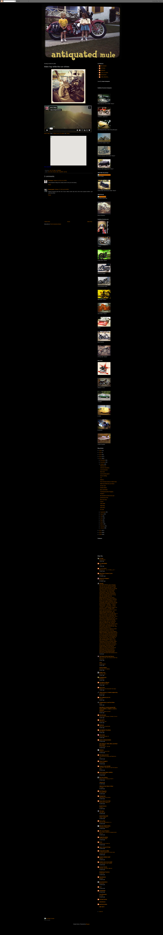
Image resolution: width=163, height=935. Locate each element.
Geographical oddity (104, 851)
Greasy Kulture (103, 667)
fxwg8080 (61, 171)
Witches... (102, 479)
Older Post (89, 221)
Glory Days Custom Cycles (106, 573)
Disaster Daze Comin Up (104, 843)
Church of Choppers (104, 578)
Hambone (103, 70)
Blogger (87, 924)
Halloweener (103, 465)
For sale (102, 509)
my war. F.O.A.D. (103, 867)
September (103, 512)
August (102, 514)
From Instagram (102, 773)
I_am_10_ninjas (104, 72)
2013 (100, 456)
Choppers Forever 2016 (104, 751)
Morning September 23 (104, 736)
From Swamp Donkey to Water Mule (108, 481)
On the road (103, 485)
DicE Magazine (103, 791)
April (101, 522)
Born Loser (102, 687)
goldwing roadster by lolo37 (105, 711)
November (102, 462)
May (101, 520)
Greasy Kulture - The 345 (104, 746)
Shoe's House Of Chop (104, 847)
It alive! (101, 501)
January (102, 528)
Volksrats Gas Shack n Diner (106, 786)
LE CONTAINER (103, 563)
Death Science (102, 806)
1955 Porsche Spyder (103, 683)
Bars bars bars (103, 499)
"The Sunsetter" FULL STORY (105, 863)
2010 (100, 532)
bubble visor (102, 672)
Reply (49, 184)
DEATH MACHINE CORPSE (106, 772)
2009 (100, 534)
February (102, 526)
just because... (102, 693)
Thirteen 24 (102, 782)
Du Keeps (50, 180)
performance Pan (104, 497)
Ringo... (101, 703)
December (102, 460)
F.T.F (100, 887)
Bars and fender (104, 489)
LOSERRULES (102, 677)
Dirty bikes (102, 507)
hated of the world (103, 816)
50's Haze (101, 811)
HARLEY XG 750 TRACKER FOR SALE (107, 688)
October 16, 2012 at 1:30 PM (60, 180)
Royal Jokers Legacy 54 (104, 802)
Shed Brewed (102, 715)
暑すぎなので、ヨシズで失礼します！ (107, 569)
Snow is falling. (103, 475)
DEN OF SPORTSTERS (104, 826)
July (101, 516)
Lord (100, 662)
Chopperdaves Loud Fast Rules (107, 702)
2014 (100, 454)
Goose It (101, 698)
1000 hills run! (102, 812)
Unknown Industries (104, 467)
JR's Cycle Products (104, 831)
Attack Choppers (103, 761)
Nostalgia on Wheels (104, 682)
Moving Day (101, 883)
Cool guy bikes (102, 559)
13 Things (101, 787)
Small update (102, 762)
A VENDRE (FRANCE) (104, 827)
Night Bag (102, 505)
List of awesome (104, 469)
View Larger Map (47, 166)
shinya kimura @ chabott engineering (108, 692)
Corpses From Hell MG (104, 766)
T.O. (101, 477)
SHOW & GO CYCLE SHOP (105, 862)
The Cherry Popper (103, 838)
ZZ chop (101, 558)
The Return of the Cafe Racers (106, 656)
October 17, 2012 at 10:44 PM (62, 189)
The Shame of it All (103, 755)
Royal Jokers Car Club (104, 801)
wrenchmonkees (103, 882)
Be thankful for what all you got (107, 495)
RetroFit (101, 583)
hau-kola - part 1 (102, 673)
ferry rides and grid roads (53, 171)
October (102, 464)
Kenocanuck (51, 189)
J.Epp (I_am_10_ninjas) (58, 133)
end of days (47, 133)
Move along (101, 731)
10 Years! (101, 574)
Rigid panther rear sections (105, 797)
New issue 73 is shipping (104, 668)
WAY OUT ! (102, 906)
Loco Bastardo (103, 894)
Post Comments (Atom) (55, 224)
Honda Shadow (102, 663)
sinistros (101, 750)
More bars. (102, 471)
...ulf (100, 564)
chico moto (102, 735)
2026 (100, 450)
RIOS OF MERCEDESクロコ (105, 822)
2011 (100, 530)
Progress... (101, 807)
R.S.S (100, 842)
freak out (101, 725)
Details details (103, 487)
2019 (100, 452)
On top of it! (101, 873)
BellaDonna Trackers (104, 872)
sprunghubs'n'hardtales (105, 730)
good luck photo (103, 904)
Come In (101, 911)
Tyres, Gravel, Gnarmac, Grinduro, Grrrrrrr (108, 716)
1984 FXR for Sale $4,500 (104, 726)
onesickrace (102, 901)
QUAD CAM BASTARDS (105, 740)
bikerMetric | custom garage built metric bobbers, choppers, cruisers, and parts (108, 709)
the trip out (101, 579)
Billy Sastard (103, 65)
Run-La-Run (102, 821)
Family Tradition (102, 817)
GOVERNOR (102, 890)
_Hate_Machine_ (105, 77)
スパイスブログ (103, 568)
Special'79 (101, 720)
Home (68, 221)
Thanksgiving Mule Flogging (106, 491)
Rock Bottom (102, 877)
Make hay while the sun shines (107, 483)
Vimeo (67, 133)
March (101, 524)
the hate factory (103, 899)
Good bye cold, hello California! (105, 868)
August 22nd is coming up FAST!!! (106, 778)
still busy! (101, 858)
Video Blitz (102, 503)
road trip (65, 171)
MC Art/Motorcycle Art (104, 697)
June (101, 518)
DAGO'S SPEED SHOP (104, 857)
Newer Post (47, 221)
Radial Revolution (103, 837)
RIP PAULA (101, 678)
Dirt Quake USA (102, 792)
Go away (101, 895)
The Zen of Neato (103, 777)
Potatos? (102, 493)
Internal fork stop (102, 721)
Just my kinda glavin (105, 473)
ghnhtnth (101, 878)
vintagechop (102, 796)
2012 (100, 458)
